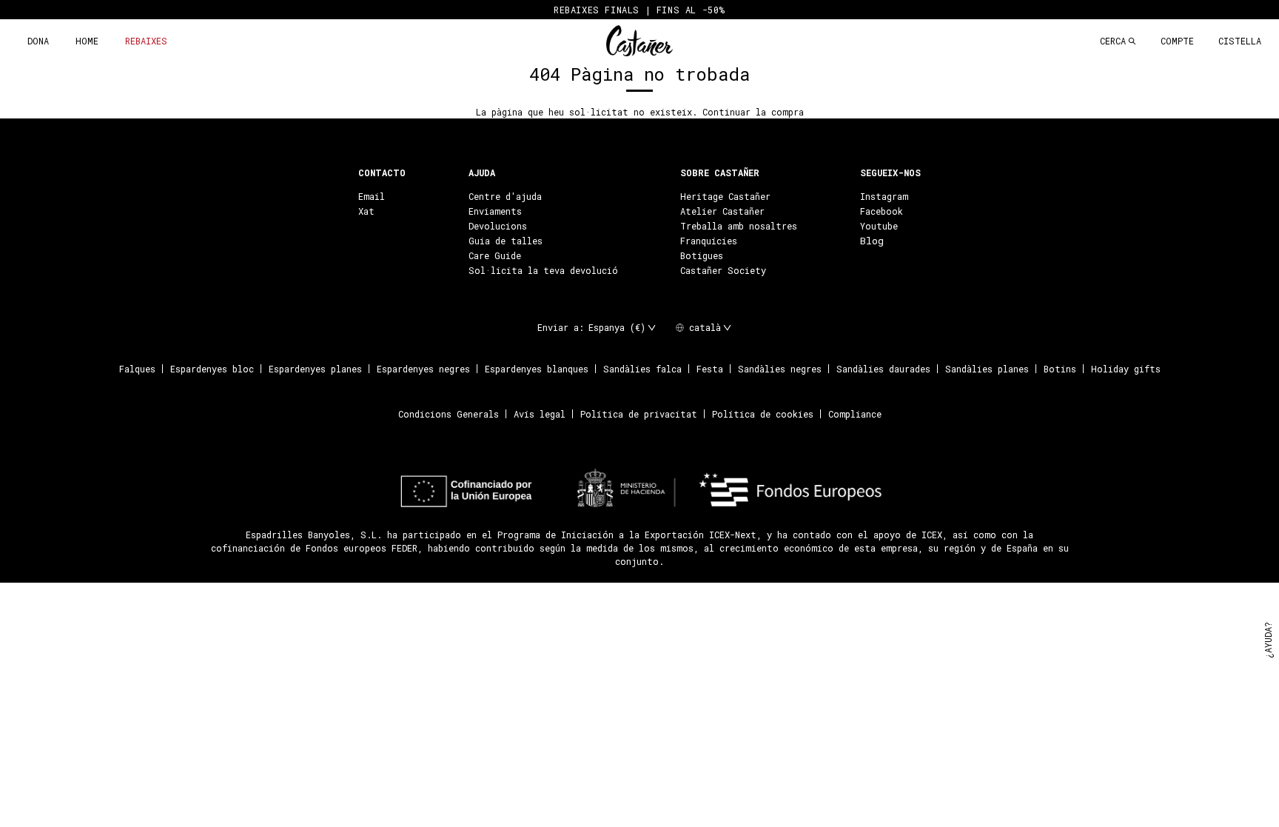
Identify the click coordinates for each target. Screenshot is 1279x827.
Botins (1060, 369)
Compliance (855, 414)
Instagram (884, 196)
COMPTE (1177, 41)
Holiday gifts (1126, 369)
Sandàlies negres (780, 369)
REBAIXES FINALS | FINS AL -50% (639, 10)
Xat (366, 211)
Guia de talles (506, 241)
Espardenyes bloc (212, 369)
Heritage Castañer (725, 196)
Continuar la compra (753, 112)
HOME (86, 41)
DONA (38, 41)
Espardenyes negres (423, 369)
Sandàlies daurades (883, 369)
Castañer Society (723, 270)
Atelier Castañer (722, 211)
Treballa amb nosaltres (738, 226)
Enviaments (495, 211)
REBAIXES (146, 41)
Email (371, 196)
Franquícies (708, 241)
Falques (137, 369)
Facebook (881, 211)
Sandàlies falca (642, 369)
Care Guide (495, 255)
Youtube (879, 226)
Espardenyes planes (315, 369)
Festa (709, 369)
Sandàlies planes (987, 369)
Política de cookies (762, 414)
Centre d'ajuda (505, 196)
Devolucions (498, 226)
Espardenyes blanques (536, 369)
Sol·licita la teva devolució (543, 270)
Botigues (701, 255)
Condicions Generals (448, 414)
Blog (872, 240)
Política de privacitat (638, 414)
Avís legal (539, 414)
